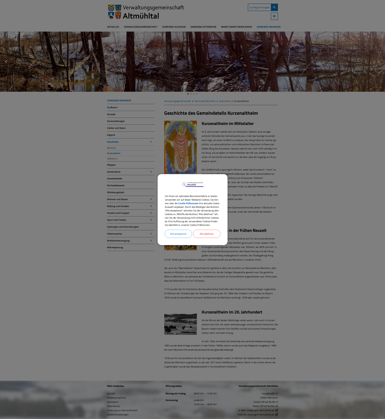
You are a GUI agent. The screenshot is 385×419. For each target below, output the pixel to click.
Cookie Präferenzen (188, 203)
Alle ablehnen (207, 233)
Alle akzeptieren (178, 233)
